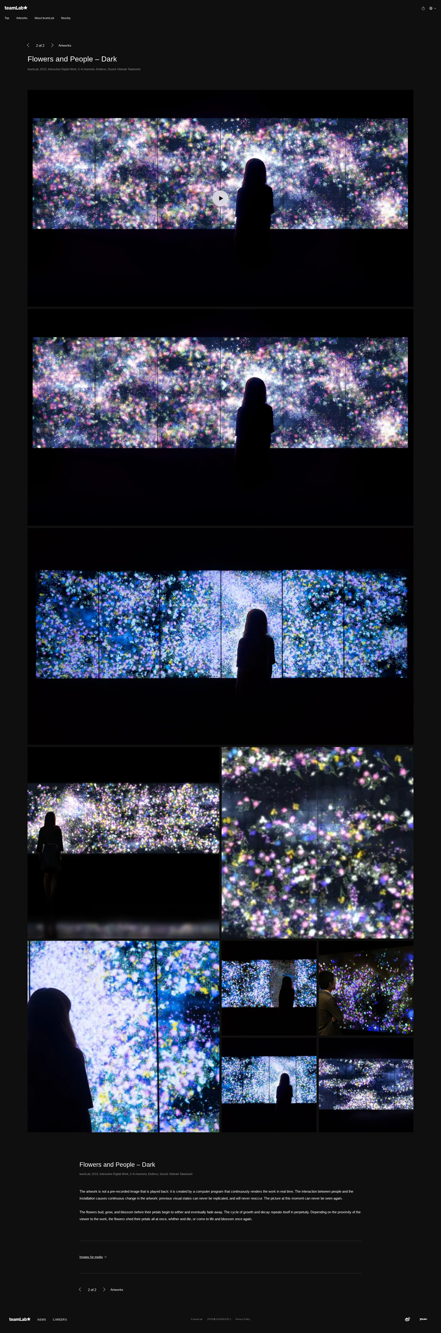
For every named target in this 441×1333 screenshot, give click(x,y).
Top (7, 18)
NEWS (41, 1319)
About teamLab (44, 18)
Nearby (66, 18)
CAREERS (60, 1319)
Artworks (22, 18)
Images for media (91, 1257)
